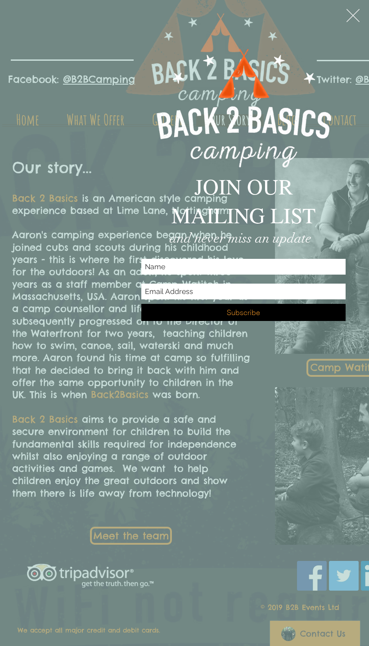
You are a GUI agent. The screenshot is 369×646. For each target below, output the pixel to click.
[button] (353, 15)
